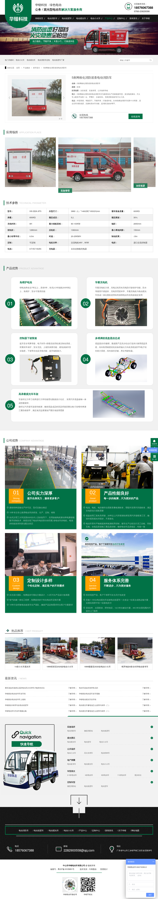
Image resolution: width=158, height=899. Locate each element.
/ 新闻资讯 (108, 830)
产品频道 (26, 67)
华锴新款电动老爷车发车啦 (15, 693)
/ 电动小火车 (68, 830)
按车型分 (36, 67)
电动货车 (87, 742)
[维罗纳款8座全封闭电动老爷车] (135, 650)
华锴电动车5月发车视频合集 (16, 711)
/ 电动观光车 (53, 830)
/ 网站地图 (134, 830)
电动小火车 (95, 18)
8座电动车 (105, 775)
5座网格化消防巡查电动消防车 (55, 67)
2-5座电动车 (72, 775)
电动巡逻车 (67, 18)
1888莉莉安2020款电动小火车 (60, 666)
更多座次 (138, 775)
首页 (18, 67)
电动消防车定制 (44, 60)
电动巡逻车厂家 (58, 60)
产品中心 (109, 18)
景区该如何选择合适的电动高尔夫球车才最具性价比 (25, 688)
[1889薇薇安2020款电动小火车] (97, 650)
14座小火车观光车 (22, 666)
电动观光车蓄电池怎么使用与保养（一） (94, 711)
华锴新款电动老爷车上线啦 (15, 699)
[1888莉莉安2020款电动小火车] (60, 650)
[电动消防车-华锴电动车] (79, 38)
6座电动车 (89, 775)
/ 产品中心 (82, 830)
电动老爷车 (71, 764)
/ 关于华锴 (121, 830)
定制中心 (121, 18)
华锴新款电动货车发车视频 (89, 693)
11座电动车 (121, 775)
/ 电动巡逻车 (38, 830)
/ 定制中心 (95, 830)
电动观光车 (81, 18)
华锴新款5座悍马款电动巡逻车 (16, 705)
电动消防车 (52, 18)
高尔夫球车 (88, 753)
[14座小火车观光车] (22, 650)
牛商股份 (93, 869)
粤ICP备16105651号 (66, 869)
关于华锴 (146, 18)
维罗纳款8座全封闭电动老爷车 (134, 666)
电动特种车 (105, 753)
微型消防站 (88, 730)
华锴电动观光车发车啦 (87, 699)
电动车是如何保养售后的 (88, 688)
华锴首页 (39, 18)
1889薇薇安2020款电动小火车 (97, 666)
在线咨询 (135, 116)
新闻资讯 (133, 18)
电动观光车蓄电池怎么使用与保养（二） (94, 705)
